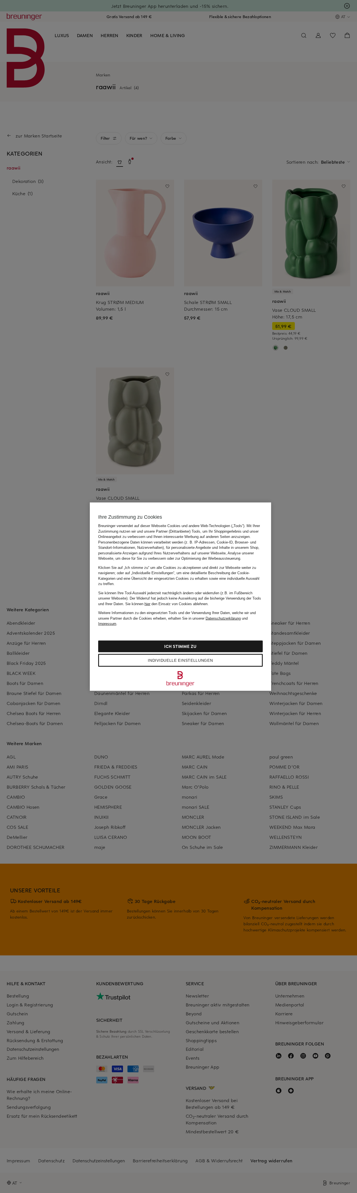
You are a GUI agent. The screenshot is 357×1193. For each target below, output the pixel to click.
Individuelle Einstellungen (180, 660)
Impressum (107, 624)
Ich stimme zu (180, 646)
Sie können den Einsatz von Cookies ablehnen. (167, 604)
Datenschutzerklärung (223, 618)
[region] (180, 597)
